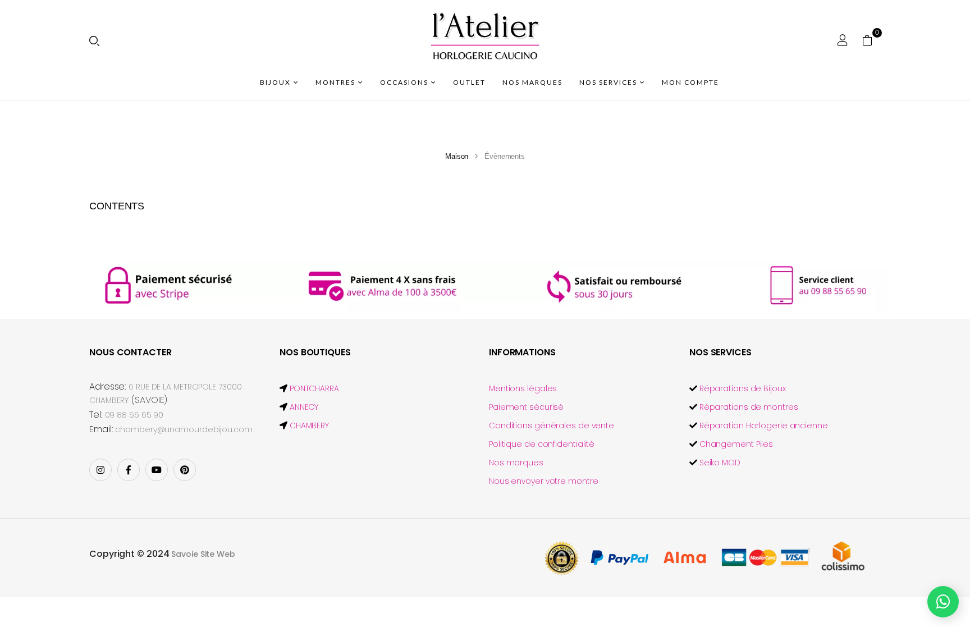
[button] (871, 40)
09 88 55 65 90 (134, 414)
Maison (456, 156)
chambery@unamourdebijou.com (183, 429)
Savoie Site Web (203, 554)
